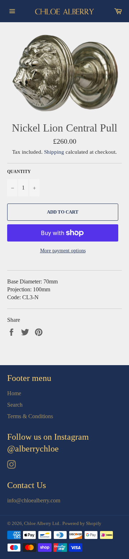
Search (15, 405)
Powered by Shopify (81, 523)
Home (14, 393)
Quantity (19, 171)
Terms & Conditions (30, 416)
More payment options (63, 250)
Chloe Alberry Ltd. (42, 523)
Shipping (54, 152)
